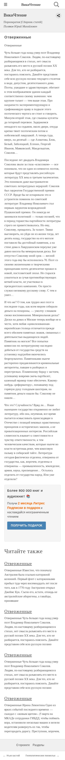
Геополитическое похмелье (40, 755)
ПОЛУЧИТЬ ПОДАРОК (26, 525)
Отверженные (18, 563)
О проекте (23, 745)
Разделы (38, 745)
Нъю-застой (13, 755)
